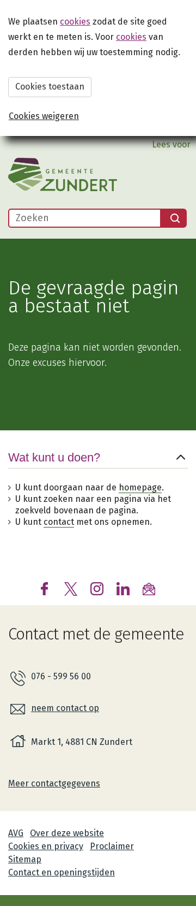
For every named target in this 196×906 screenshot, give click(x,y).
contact (59, 522)
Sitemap (24, 859)
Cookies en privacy (45, 846)
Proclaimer (112, 846)
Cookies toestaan (49, 86)
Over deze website (67, 833)
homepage (140, 487)
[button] (98, 466)
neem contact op (65, 708)
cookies (75, 21)
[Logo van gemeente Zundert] (62, 174)
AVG (15, 833)
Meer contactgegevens (54, 783)
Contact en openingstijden (61, 872)
